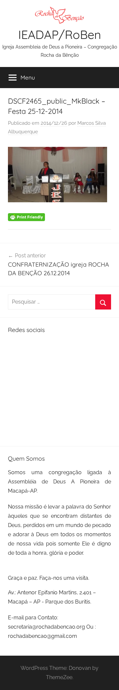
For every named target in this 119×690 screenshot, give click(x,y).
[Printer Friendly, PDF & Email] (26, 216)
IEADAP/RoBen (59, 34)
